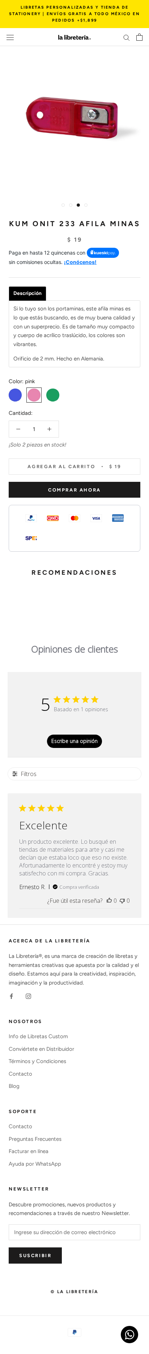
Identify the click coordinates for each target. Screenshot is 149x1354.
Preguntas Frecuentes (35, 1139)
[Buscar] (126, 37)
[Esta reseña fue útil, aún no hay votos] (109, 901)
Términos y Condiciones (37, 1061)
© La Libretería (74, 1291)
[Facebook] (11, 995)
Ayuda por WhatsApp (35, 1164)
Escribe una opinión (74, 740)
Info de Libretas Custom (38, 1036)
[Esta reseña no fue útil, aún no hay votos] (122, 901)
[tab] (27, 293)
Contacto (20, 1074)
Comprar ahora (74, 490)
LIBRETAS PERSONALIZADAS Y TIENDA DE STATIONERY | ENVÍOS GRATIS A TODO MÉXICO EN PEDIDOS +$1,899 (74, 14)
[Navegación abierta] (10, 37)
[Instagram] (28, 995)
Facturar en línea (28, 1151)
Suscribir (35, 1255)
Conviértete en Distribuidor (41, 1049)
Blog (14, 1086)
